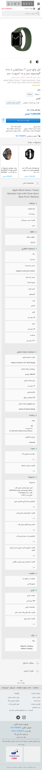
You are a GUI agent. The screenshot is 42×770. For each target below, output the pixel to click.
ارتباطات (32, 203)
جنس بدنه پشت (30, 265)
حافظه (32, 232)
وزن (33, 300)
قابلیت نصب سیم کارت (28, 220)
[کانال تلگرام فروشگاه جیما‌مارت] (18, 717)
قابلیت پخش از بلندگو (28, 465)
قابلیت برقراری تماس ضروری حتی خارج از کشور (22, 549)
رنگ (33, 254)
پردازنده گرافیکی (30, 437)
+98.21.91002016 (17, 731)
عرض (33, 324)
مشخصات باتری (30, 607)
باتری (33, 590)
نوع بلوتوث (31, 209)
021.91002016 (7, 9)
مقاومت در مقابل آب (29, 579)
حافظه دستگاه (31, 237)
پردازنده (32, 415)
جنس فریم (32, 289)
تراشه (33, 420)
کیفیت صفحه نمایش (28, 357)
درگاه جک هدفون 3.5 (28, 454)
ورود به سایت (28, 8)
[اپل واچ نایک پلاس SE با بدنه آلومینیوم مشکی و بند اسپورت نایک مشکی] (29, 156)
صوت (33, 448)
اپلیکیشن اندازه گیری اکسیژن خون (24, 501)
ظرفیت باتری (31, 595)
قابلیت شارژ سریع (29, 619)
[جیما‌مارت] (20, 3)
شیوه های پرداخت (13, 704)
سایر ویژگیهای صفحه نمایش (26, 404)
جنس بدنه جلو (30, 277)
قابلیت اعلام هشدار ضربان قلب (25, 513)
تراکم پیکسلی (31, 392)
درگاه (33, 635)
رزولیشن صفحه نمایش (28, 369)
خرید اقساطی (36, 707)
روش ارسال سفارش (13, 697)
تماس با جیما (36, 697)
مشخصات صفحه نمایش (26, 352)
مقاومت (32, 573)
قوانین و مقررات (35, 704)
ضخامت (32, 335)
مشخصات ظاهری (28, 249)
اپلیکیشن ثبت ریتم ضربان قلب (25, 536)
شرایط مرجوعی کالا (13, 701)
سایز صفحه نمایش (29, 380)
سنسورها (31, 477)
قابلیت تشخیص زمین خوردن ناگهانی (24, 562)
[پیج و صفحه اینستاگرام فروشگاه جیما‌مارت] (24, 717)
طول (33, 312)
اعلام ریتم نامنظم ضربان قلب (26, 524)
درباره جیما (37, 701)
